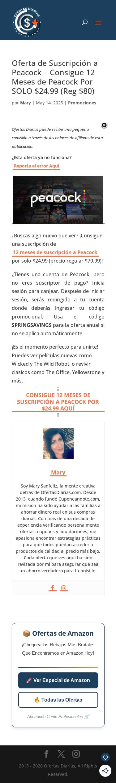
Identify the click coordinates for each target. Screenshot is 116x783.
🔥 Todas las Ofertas (58, 700)
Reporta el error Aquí (36, 166)
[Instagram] (64, 588)
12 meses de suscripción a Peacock (55, 252)
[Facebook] (53, 588)
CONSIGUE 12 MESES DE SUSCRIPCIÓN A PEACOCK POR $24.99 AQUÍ (58, 402)
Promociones (82, 103)
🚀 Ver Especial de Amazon (58, 680)
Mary (25, 103)
